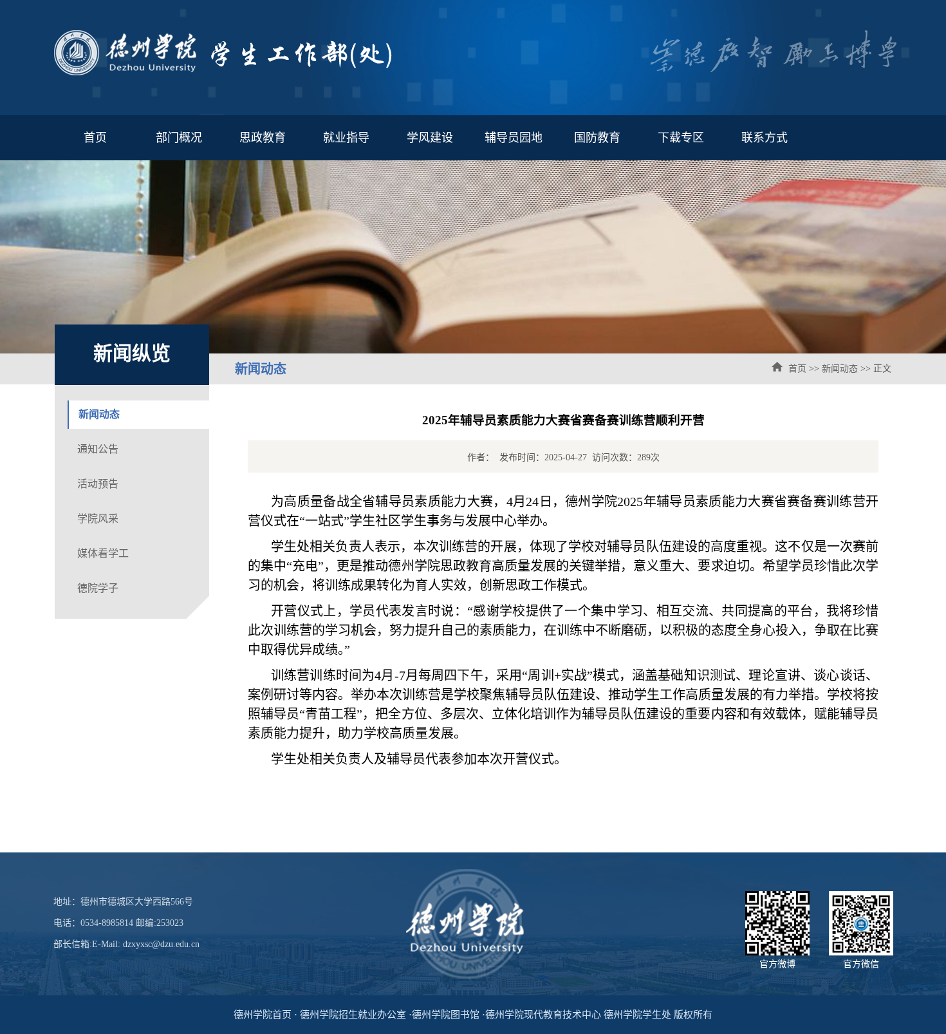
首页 (95, 137)
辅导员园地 (514, 137)
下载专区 (681, 137)
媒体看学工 (103, 553)
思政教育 (262, 137)
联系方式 (764, 137)
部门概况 (179, 137)
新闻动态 (840, 368)
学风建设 (430, 137)
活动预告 (97, 483)
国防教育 (597, 137)
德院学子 (97, 588)
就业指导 (346, 137)
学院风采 (97, 518)
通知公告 (97, 449)
